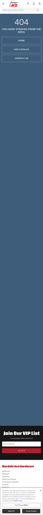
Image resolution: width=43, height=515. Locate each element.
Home (21, 40)
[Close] (40, 490)
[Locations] (27, 3)
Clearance (5, 477)
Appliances (6, 471)
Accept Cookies (31, 511)
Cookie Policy (17, 501)
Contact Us (21, 58)
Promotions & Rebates (10, 482)
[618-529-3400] (33, 3)
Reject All (11, 511)
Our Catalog (21, 49)
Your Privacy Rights (21, 505)
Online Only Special (9, 479)
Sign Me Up (21, 451)
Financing (5, 487)
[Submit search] (37, 10)
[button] (3, 3)
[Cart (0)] (39, 3)
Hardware (5, 474)
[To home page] (13, 4)
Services (5, 485)
